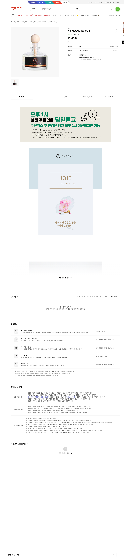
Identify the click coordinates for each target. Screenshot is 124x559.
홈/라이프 (16, 22)
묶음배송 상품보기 (97, 60)
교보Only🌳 (95, 15)
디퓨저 (53, 22)
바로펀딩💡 (74, 15)
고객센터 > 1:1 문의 (71, 397)
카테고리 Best (109, 97)
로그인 (94, 2)
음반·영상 (29, 15)
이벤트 (67, 15)
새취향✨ (21, 15)
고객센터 (118, 2)
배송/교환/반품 (87, 97)
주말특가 (47, 15)
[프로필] (117, 9)
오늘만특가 (38, 15)
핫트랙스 (34, 9)
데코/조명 (33, 22)
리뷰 (43, 97)
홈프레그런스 (43, 22)
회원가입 (90, 2)
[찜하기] (114, 554)
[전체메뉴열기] (13, 15)
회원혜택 (100, 2)
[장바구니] (112, 9)
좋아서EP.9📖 (85, 15)
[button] (116, 31)
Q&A (65, 97)
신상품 (61, 15)
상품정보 (21, 97)
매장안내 (112, 2)
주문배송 (107, 2)
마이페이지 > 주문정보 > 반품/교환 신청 (38, 397)
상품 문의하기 (114, 297)
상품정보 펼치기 (63, 277)
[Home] (11, 21)
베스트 (54, 15)
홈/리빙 (25, 22)
